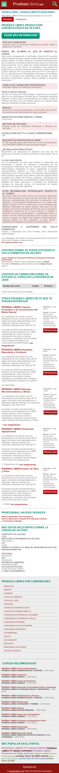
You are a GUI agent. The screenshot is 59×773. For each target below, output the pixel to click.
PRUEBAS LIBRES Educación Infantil (17, 733)
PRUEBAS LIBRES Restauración (15, 702)
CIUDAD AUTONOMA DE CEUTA (17, 608)
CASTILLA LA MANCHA (13, 597)
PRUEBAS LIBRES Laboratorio (14, 675)
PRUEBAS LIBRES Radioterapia (15, 727)
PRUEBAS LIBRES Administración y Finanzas (20, 696)
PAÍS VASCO (9, 643)
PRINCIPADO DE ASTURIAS (15, 647)
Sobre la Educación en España (14, 519)
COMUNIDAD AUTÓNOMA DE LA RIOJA (20, 618)
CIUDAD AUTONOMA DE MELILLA (17, 611)
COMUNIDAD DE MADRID (14, 622)
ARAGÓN (7, 590)
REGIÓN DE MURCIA (12, 651)
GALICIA (7, 636)
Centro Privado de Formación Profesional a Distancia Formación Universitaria (28, 259)
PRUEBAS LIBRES (10, 12)
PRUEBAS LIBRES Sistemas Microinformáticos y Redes (16, 390)
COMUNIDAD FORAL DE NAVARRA (18, 626)
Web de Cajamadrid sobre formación (17, 517)
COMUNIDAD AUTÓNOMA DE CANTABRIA (21, 615)
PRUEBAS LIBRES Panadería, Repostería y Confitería (17, 350)
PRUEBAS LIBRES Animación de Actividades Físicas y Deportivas (29, 687)
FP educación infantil (37, 519)
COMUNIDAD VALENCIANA (15, 629)
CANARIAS (8, 593)
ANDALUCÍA (9, 586)
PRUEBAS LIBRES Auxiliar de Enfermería (18, 681)
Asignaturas (20, 19)
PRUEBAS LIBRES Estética (13, 708)
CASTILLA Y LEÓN (11, 600)
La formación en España (12, 521)
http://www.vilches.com (11, 549)
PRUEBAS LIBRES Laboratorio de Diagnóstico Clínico (24, 721)
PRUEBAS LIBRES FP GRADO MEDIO (37, 12)
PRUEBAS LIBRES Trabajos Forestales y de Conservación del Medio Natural (20, 309)
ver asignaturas (12, 424)
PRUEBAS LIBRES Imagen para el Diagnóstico (21, 714)
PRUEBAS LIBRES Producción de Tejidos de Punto (26, 752)
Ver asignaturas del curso (12, 242)
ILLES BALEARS (10, 640)
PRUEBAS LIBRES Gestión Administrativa (19, 668)
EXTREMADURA (10, 633)
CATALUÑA (8, 604)
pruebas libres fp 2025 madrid (32, 756)
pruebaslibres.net (16, 771)
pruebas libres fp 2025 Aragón (32, 758)
